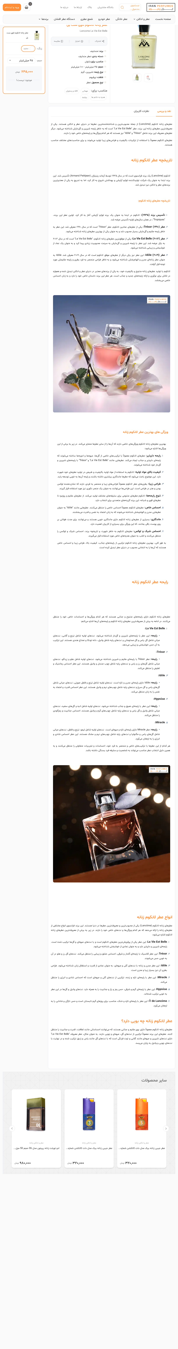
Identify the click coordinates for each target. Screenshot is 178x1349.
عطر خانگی (121, 19)
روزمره (84, 97)
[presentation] (166, 1128)
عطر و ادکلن (143, 19)
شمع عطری (86, 19)
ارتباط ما (78, 7)
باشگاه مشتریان (106, 7)
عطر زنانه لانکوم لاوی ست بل (87, 24)
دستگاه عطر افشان (64, 19)
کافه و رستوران (72, 91)
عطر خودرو (104, 19)
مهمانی (85, 91)
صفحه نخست (163, 19)
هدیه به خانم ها (98, 97)
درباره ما (64, 7)
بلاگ (89, 7)
